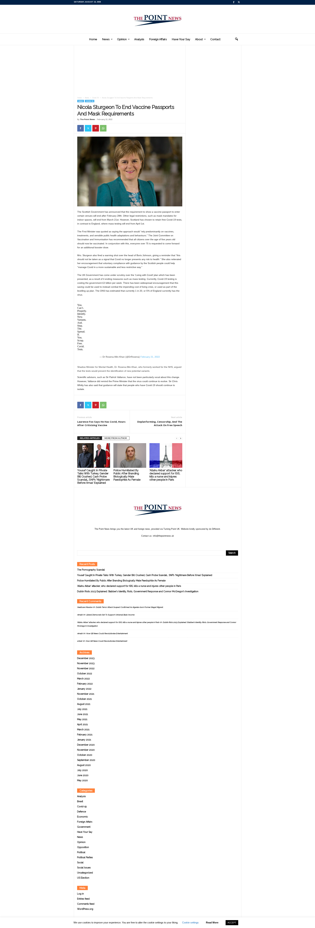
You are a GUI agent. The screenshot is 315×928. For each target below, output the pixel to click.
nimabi (80, 615)
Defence (81, 811)
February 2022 (85, 683)
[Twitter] (239, 2)
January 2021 (84, 739)
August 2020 (84, 765)
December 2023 (85, 658)
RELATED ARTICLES (89, 438)
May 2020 (82, 780)
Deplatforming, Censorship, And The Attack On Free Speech (159, 423)
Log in (80, 893)
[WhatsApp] (103, 128)
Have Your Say (181, 39)
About (199, 39)
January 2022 (84, 688)
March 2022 (83, 678)
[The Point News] (157, 19)
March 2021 (83, 729)
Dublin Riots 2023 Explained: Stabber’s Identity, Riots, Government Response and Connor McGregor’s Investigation (137, 591)
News (106, 39)
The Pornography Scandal (91, 569)
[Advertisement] (129, 72)
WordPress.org (85, 909)
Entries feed (83, 898)
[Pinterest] (95, 128)
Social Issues (84, 867)
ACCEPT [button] (232, 922)
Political (81, 852)
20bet (79, 641)
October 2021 (84, 699)
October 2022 (84, 673)
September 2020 (86, 760)
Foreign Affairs (158, 39)
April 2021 (82, 724)
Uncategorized (85, 872)
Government (83, 827)
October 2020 (84, 755)
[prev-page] (176, 438)
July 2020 (82, 770)
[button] (236, 39)
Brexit (80, 801)
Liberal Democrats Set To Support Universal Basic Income (110, 615)
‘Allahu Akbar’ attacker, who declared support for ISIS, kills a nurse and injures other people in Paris (165, 475)
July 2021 (82, 709)
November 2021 (85, 694)
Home (93, 39)
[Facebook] (234, 2)
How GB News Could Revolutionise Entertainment (107, 633)
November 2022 (85, 668)
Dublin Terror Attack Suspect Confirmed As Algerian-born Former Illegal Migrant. (129, 607)
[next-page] (180, 438)
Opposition (83, 847)
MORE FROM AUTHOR (116, 438)
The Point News (87, 119)
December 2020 (86, 744)
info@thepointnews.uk (163, 536)
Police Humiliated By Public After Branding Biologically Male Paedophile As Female (126, 475)
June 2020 (82, 775)
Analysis (139, 39)
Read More (212, 922)
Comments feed (85, 904)
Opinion (122, 39)
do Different (214, 529)
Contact (215, 39)
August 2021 (83, 704)
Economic (82, 816)
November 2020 (86, 750)
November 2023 (85, 663)
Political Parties (85, 857)
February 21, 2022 (150, 356)
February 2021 (84, 734)
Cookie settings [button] (190, 922)
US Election (83, 877)
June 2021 (82, 714)
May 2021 (82, 719)
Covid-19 (95, 98)
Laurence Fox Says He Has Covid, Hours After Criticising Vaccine (101, 423)
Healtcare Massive (84, 607)
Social (80, 862)
